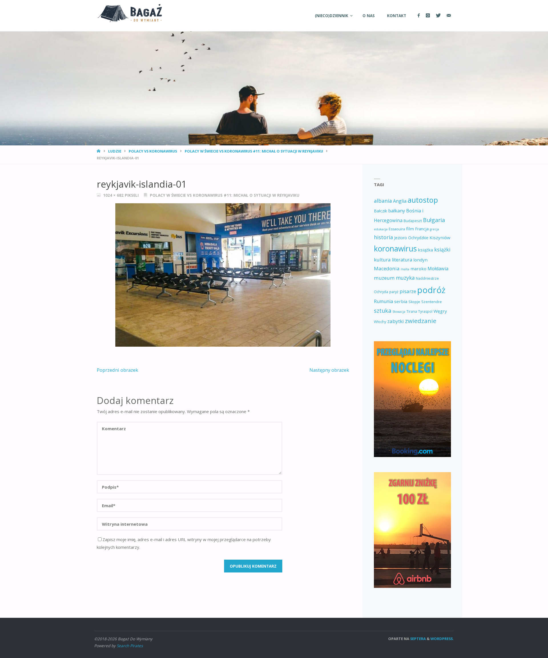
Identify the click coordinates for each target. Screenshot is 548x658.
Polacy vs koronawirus (153, 151)
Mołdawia (438, 268)
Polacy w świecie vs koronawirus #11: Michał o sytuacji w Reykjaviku (254, 151)
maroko (418, 268)
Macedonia (387, 268)
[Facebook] (418, 15)
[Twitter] (438, 15)
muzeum (384, 278)
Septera (417, 638)
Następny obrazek (329, 370)
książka (425, 250)
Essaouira (397, 229)
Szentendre (431, 301)
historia (383, 237)
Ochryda (381, 291)
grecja (434, 229)
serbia (400, 301)
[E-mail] (449, 15)
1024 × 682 (114, 195)
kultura (382, 259)
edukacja (381, 229)
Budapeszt (413, 220)
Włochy (380, 321)
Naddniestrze (427, 278)
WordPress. (442, 638)
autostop (423, 200)
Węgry (440, 311)
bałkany (396, 211)
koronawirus (395, 248)
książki (442, 249)
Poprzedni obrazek (117, 370)
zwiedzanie (420, 321)
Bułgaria (434, 220)
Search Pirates (130, 645)
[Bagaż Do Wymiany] (128, 12)
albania (383, 200)
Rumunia (383, 301)
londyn (420, 260)
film (410, 228)
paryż (393, 291)
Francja (422, 228)
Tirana (411, 311)
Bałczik (380, 211)
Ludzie (114, 151)
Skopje (414, 301)
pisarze (408, 291)
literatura (402, 260)
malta (405, 269)
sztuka (382, 310)
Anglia (399, 201)
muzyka (405, 277)
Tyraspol (425, 311)
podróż (431, 290)
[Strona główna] (99, 151)
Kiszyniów (440, 237)
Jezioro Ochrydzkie (411, 237)
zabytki (395, 321)
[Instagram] (428, 15)
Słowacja (398, 312)
